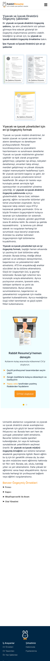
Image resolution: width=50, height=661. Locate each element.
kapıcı (8, 492)
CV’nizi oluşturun (25, 393)
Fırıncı (8, 487)
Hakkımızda (30, 647)
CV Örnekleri (8, 647)
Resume (19, 4)
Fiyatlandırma (31, 651)
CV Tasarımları (8, 651)
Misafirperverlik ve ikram (17, 496)
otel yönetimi (11, 501)
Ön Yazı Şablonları (10, 655)
